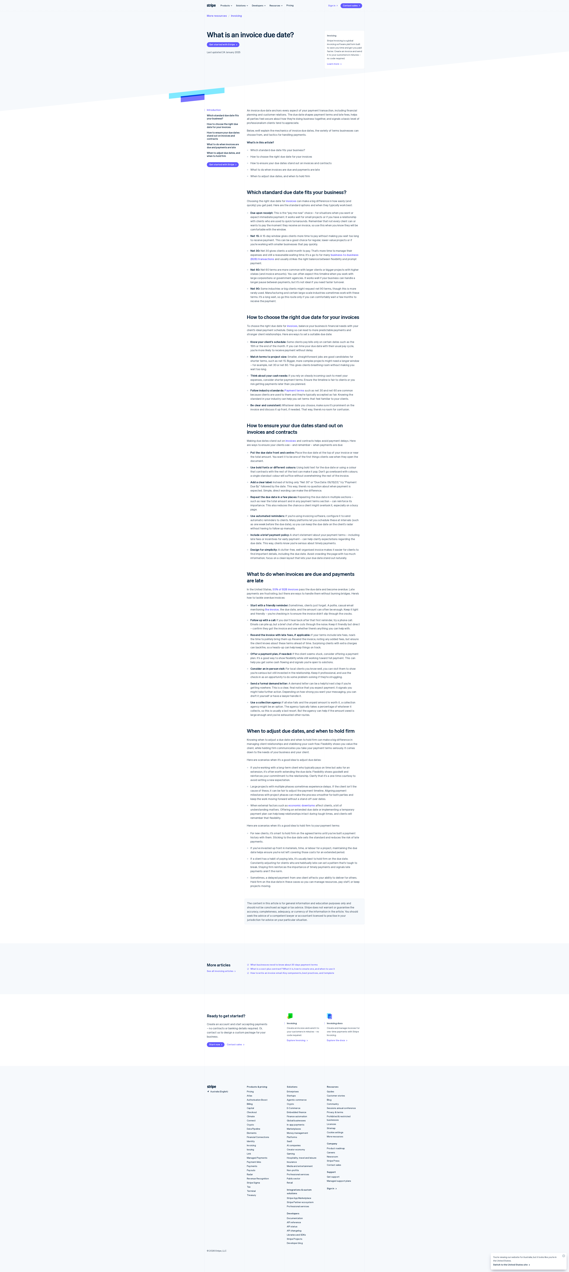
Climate (251, 1116)
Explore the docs (336, 1040)
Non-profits (293, 1170)
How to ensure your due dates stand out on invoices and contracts (223, 135)
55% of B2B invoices (285, 589)
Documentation (295, 1218)
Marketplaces (294, 1128)
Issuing (250, 1149)
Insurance (292, 1161)
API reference (294, 1222)
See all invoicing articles (220, 971)
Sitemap (331, 1128)
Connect (251, 1120)
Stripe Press (333, 1160)
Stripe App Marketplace (299, 1198)
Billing (250, 1103)
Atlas (249, 1095)
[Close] (563, 1256)
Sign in (331, 5)
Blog (329, 1099)
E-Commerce (293, 1108)
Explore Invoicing (296, 1040)
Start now (214, 1044)
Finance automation (297, 1116)
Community (333, 1103)
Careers (331, 1152)
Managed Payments (257, 1157)
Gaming (291, 1153)
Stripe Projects (294, 1238)
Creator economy (296, 1149)
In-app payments (295, 1124)
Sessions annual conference (341, 1108)
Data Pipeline (253, 1128)
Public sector (293, 1178)
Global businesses (296, 1120)
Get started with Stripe (222, 44)
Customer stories (336, 1095)
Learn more (333, 63)
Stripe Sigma (253, 1182)
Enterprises (293, 1091)
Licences (331, 1124)
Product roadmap (336, 1148)
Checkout (252, 1112)
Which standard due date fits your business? (223, 117)
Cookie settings (335, 1132)
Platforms (292, 1137)
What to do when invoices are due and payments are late (223, 146)
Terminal (251, 1190)
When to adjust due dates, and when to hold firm (223, 154)
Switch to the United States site (510, 1264)
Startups (291, 1095)
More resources (217, 15)
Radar (250, 1174)
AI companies (294, 1145)
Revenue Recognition (258, 1178)
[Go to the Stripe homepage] (210, 1087)
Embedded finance (296, 1112)
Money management (297, 1132)
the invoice (272, 609)
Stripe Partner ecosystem (300, 1202)
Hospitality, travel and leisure (301, 1157)
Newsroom (332, 1156)
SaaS (289, 1141)
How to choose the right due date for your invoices (222, 125)
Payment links (254, 1161)
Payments (252, 1166)
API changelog (294, 1230)
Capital (250, 1108)
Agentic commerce (297, 1099)
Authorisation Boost (257, 1099)
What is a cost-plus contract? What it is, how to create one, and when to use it (292, 968)
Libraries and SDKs (296, 1234)
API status (292, 1226)
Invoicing (236, 15)
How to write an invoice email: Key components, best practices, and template (292, 972)
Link (249, 1153)
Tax (249, 1186)
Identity (251, 1141)
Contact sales (350, 5)
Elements (252, 1132)
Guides (330, 1091)
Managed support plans (339, 1180)
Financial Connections (258, 1137)
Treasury (251, 1195)
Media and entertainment (300, 1166)
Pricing (290, 5)
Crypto (250, 1124)
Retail (290, 1182)
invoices (291, 201)
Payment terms (294, 390)
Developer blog (295, 1243)
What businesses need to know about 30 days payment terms (284, 964)
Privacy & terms (335, 1112)
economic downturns (301, 805)
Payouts (251, 1170)
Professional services (298, 1174)
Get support (333, 1176)
